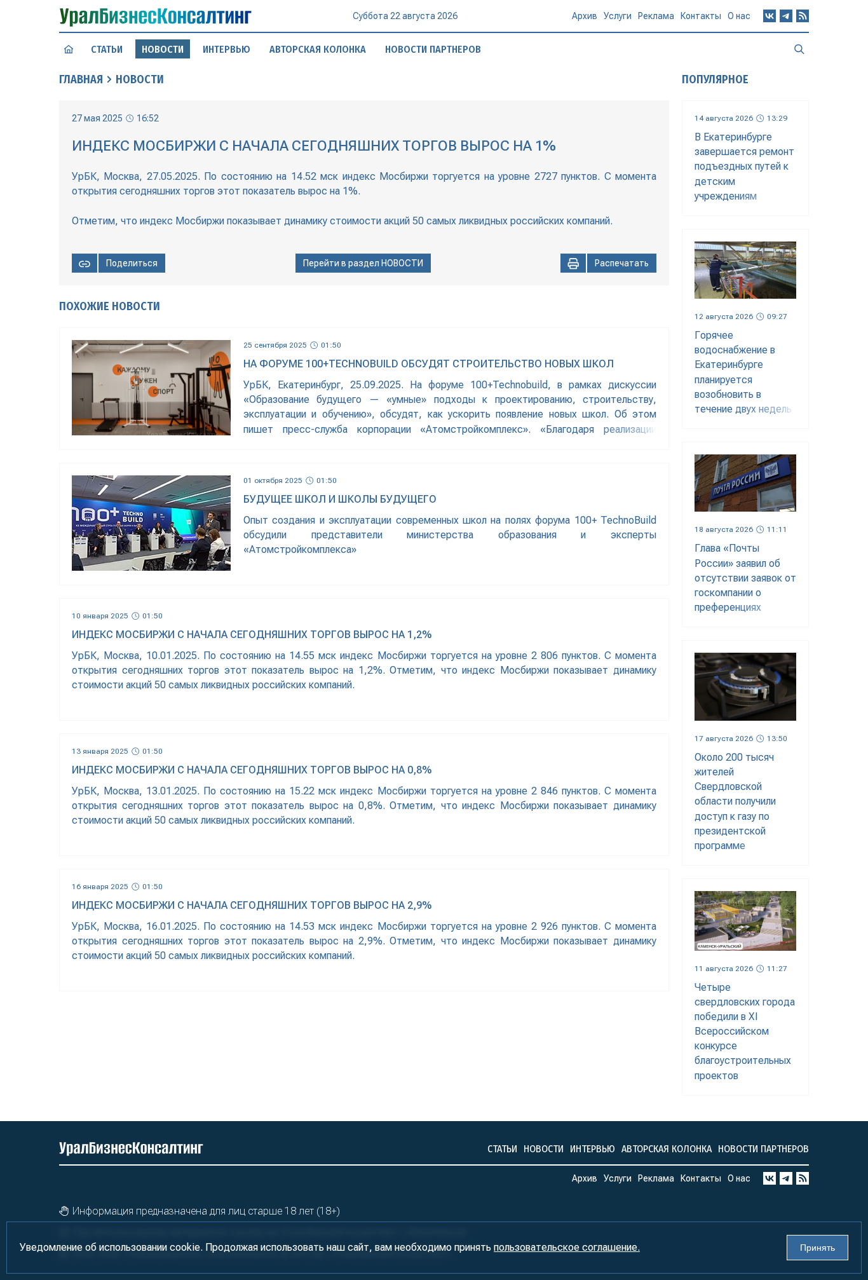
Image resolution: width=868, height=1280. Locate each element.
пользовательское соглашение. (567, 1247)
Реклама (656, 16)
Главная (81, 79)
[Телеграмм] (786, 16)
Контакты (701, 16)
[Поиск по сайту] (799, 48)
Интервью (226, 49)
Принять (817, 1248)
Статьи (107, 49)
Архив (584, 16)
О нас (739, 16)
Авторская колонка (317, 49)
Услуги (618, 16)
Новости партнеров (433, 49)
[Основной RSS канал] (802, 16)
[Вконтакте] (769, 16)
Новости (140, 79)
